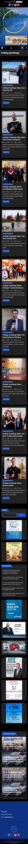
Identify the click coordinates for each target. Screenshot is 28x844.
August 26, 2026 (9, 748)
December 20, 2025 (9, 142)
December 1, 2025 (8, 488)
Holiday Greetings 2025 (8, 85)
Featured (12, 739)
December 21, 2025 (9, 93)
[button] (19, 47)
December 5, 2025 (8, 290)
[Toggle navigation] (11, 48)
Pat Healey (19, 93)
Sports (5, 770)
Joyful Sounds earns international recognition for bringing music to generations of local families (11, 572)
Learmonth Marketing (14, 842)
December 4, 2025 (8, 340)
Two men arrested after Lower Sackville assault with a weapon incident (14, 759)
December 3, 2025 (8, 389)
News (10, 755)
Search (4, 510)
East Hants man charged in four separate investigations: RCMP (14, 790)
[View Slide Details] (14, 629)
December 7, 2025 (8, 191)
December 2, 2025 (8, 438)
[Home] (2, 48)
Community (6, 739)
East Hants (6, 785)
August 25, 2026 (9, 794)
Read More (6, 102)
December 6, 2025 (8, 241)
